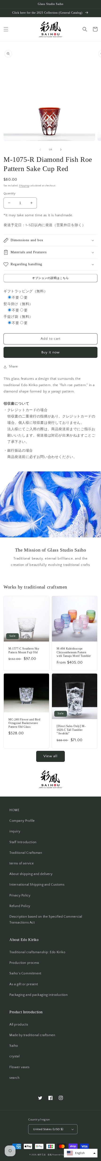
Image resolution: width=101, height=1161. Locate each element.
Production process (24, 963)
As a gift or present (23, 984)
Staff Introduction (23, 842)
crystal (14, 1056)
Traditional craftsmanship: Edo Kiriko (37, 952)
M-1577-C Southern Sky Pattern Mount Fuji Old (23, 650)
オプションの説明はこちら (50, 278)
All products (18, 1024)
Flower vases (19, 1067)
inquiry (14, 831)
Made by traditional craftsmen (32, 1035)
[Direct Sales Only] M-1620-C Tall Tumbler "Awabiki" (71, 729)
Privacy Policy (19, 895)
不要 (15, 298)
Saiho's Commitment (25, 973)
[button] (6, 29)
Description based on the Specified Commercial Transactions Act (45, 919)
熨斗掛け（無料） (18, 304)
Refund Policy (19, 906)
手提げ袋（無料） (18, 317)
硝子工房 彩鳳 (45, 1155)
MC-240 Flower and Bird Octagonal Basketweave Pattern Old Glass (24, 723)
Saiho (13, 1046)
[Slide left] (40, 149)
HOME (14, 810)
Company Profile (22, 821)
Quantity (10, 193)
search (14, 1078)
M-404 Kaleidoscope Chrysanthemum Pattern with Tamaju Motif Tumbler (74, 652)
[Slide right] (61, 149)
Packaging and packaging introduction (38, 995)
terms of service (21, 863)
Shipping (24, 185)
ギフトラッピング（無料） (25, 291)
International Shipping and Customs (36, 885)
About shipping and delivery (30, 874)
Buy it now (50, 352)
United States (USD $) (48, 1129)
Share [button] (13, 366)
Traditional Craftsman (25, 853)
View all (50, 756)
